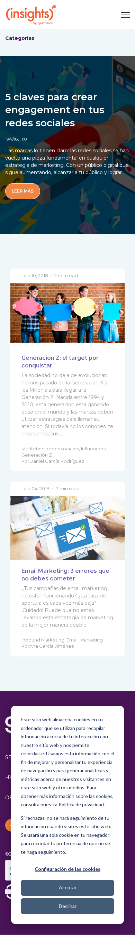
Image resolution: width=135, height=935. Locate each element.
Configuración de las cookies (67, 869)
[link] (31, 14)
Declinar (67, 906)
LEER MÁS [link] (23, 191)
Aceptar (67, 887)
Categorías (19, 38)
